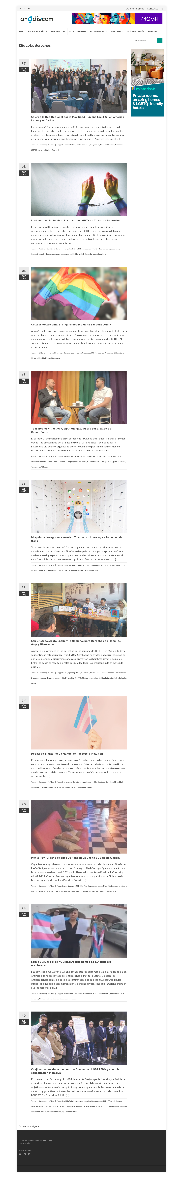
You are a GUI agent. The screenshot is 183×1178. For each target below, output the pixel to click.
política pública (119, 462)
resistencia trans (52, 999)
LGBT (66, 570)
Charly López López (98, 673)
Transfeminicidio (91, 570)
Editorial (152, 31)
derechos (85, 145)
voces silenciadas (99, 254)
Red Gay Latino (104, 678)
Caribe (78, 145)
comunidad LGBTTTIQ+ (103, 1101)
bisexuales (85, 673)
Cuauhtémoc (52, 462)
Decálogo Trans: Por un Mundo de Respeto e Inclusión (67, 753)
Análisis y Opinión (135, 31)
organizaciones (45, 254)
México (85, 678)
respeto (68, 787)
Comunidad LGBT (89, 353)
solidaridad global (77, 254)
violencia (88, 254)
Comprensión (91, 782)
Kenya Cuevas (57, 570)
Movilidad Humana (107, 145)
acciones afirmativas (71, 456)
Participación (59, 787)
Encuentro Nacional (39, 678)
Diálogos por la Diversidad (76, 462)
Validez (89, 787)
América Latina (69, 145)
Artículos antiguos (29, 1126)
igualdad (34, 254)
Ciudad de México (114, 456)
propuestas (93, 678)
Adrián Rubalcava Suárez (73, 1101)
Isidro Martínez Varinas (66, 1106)
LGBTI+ (50, 891)
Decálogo (101, 782)
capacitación (89, 1101)
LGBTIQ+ (103, 462)
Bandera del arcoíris (63, 353)
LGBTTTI (77, 678)
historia (34, 358)
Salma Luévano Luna (68, 999)
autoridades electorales (73, 994)
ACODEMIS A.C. (81, 886)
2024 (65, 673)
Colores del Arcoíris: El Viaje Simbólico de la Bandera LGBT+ (71, 324)
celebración (76, 353)
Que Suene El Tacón (70, 1112)
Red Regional (53, 150)
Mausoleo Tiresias (76, 570)
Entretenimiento (98, 31)
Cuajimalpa (117, 1101)
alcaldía (83, 456)
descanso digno (118, 565)
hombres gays (52, 678)
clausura (91, 886)
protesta (57, 358)
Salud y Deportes (77, 31)
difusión (95, 249)
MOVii (110, 462)
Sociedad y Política (37, 31)
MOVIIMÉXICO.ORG (104, 1106)
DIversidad (109, 353)
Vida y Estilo (117, 31)
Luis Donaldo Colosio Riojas (64, 891)
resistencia (64, 254)
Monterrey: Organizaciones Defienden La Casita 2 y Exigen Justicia (75, 857)
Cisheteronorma (79, 782)
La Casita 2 (42, 891)
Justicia (34, 891)
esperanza (115, 249)
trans (74, 787)
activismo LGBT (76, 249)
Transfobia (81, 787)
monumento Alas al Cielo (85, 1106)
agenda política (74, 673)
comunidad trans (96, 565)
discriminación (104, 249)
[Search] (159, 40)
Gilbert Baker (119, 353)
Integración (94, 145)
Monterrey (87, 891)
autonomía (67, 782)
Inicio (21, 31)
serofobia (108, 891)
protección (43, 150)
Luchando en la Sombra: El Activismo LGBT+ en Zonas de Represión (76, 220)
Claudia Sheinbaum (38, 462)
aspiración (91, 456)
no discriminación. (54, 1112)
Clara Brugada (83, 565)
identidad (42, 358)
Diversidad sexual (110, 886)
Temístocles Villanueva (40, 467)
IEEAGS (121, 994)
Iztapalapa (47, 570)
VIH (114, 891)
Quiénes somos (135, 8)
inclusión (50, 358)
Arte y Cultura (58, 31)
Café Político (101, 456)
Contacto (152, 8)
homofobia (122, 886)
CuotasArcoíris (103, 994)
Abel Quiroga (68, 886)
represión (55, 254)
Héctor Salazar (93, 462)
